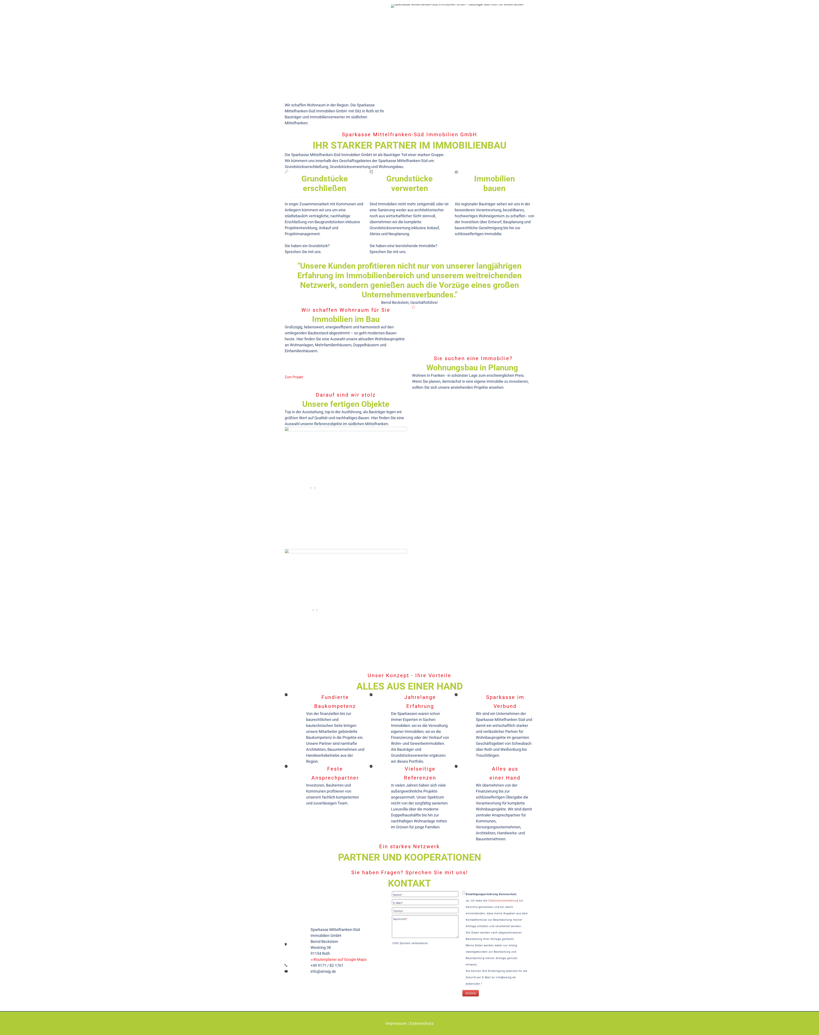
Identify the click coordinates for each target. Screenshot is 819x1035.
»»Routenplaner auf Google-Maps (339, 959)
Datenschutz (422, 1023)
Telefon (398, 911)
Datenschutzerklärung (503, 900)
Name (397, 895)
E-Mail (398, 903)
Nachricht (400, 919)
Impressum (396, 1023)
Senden (470, 993)
